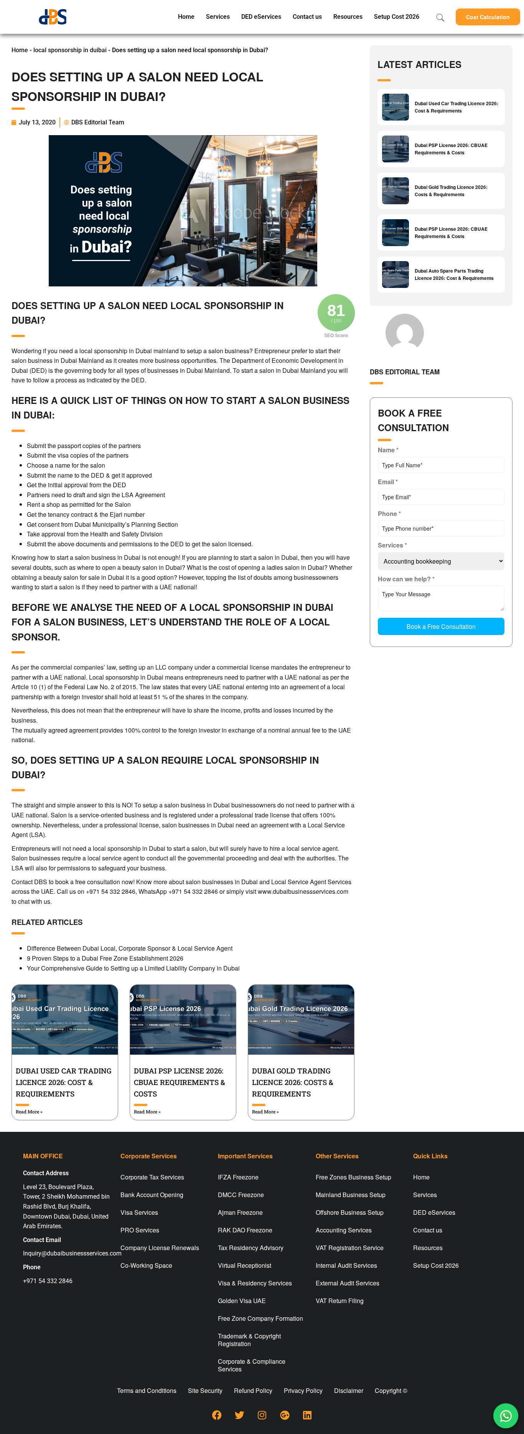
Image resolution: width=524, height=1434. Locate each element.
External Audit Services (347, 1283)
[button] (488, 16)
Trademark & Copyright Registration (249, 1339)
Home (186, 16)
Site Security (205, 1390)
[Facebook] (216, 1414)
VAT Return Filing (340, 1300)
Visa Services (139, 1212)
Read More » (29, 1111)
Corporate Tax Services (152, 1177)
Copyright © (391, 1390)
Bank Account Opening (151, 1194)
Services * (392, 545)
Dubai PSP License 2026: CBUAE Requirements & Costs (179, 1082)
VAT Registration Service (350, 1247)
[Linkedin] (307, 1414)
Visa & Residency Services (255, 1283)
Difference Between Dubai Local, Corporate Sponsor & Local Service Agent (129, 948)
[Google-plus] (284, 1414)
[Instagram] (262, 1414)
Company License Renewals (159, 1247)
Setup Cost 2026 (396, 16)
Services (218, 16)
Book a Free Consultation (441, 626)
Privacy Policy (303, 1390)
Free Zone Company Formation (260, 1318)
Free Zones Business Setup (353, 1177)
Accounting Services (344, 1230)
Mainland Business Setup (351, 1194)
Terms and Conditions (146, 1390)
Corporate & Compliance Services (251, 1365)
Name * (388, 449)
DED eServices (261, 16)
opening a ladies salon (269, 567)
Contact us (307, 16)
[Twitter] (239, 1414)
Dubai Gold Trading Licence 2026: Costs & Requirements (292, 1082)
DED (119, 484)
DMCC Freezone (241, 1194)
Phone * (389, 513)
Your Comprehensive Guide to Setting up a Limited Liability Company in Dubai (133, 968)
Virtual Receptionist (244, 1265)
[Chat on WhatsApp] (506, 1416)
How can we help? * (406, 578)
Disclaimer (348, 1390)
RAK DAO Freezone (245, 1230)
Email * (388, 481)
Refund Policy (253, 1390)
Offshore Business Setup (350, 1212)
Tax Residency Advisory (250, 1247)
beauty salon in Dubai (152, 567)
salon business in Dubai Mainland (58, 360)
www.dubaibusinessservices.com (303, 891)
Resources (348, 16)
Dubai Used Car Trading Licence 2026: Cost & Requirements (63, 1082)
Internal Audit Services (346, 1265)
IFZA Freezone (238, 1177)
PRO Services (139, 1230)
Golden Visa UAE (242, 1300)
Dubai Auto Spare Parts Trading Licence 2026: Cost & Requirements (454, 274)
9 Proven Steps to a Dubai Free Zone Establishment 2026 (105, 958)
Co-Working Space (146, 1265)
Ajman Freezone (240, 1212)
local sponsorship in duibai (70, 50)
